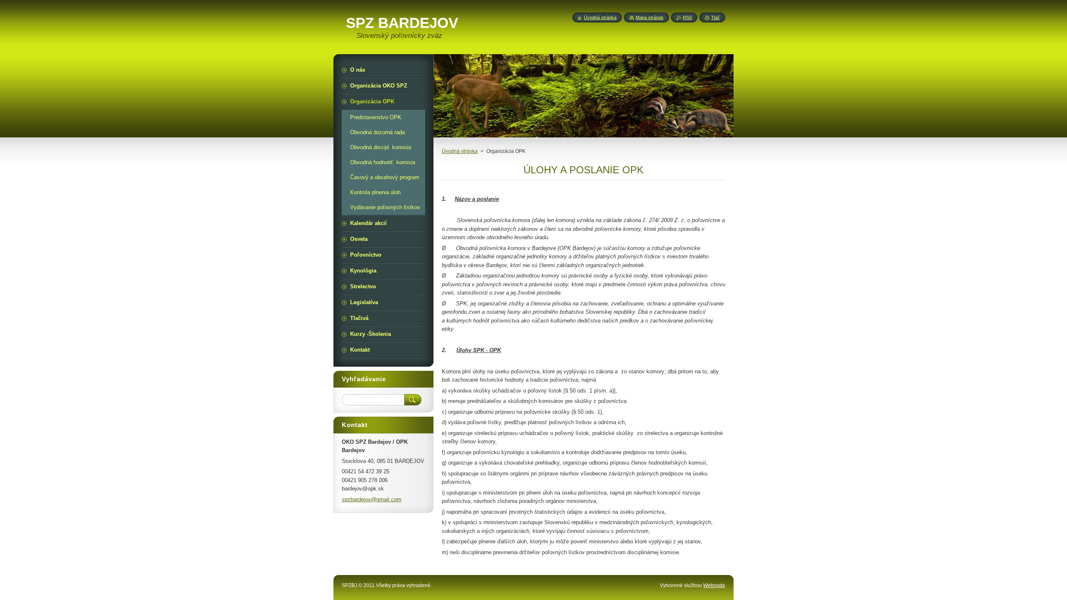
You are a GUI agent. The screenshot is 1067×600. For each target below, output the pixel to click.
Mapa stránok (650, 17)
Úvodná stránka (460, 151)
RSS (687, 17)
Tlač (715, 17)
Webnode (714, 585)
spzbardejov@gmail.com (371, 499)
